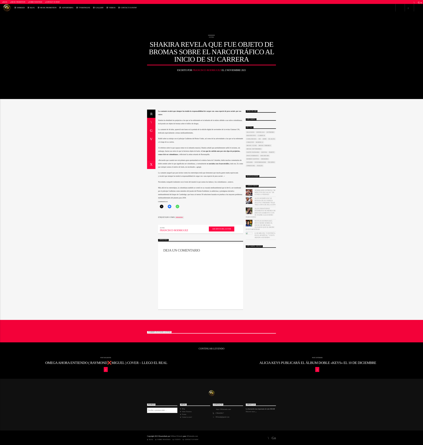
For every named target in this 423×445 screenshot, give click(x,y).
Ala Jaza (250, 132)
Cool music (252, 139)
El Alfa (272, 139)
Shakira (179, 217)
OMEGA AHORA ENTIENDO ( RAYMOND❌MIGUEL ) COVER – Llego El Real (106, 363)
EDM (264, 139)
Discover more (250, 411)
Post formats (252, 155)
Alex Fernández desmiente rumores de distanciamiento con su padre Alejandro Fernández (261, 213)
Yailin (260, 165)
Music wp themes (254, 149)
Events (184, 414)
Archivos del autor (221, 229)
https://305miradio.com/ (223, 409)
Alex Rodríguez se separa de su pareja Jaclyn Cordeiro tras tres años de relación (265, 201)
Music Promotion (18, 2)
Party (271, 152)
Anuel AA (260, 132)
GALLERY (100, 8)
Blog (5, 2)
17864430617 (219, 413)
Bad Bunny (251, 135)
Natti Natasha (253, 152)
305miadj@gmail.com (222, 417)
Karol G (259, 142)
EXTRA (211, 37)
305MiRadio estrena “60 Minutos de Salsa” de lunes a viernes (265, 192)
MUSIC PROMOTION (48, 8)
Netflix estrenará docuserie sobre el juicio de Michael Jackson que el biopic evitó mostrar (260, 225)
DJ (260, 139)
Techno (271, 162)
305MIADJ (21, 8)
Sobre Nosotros (35, 2)
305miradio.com (192, 436)
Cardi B (261, 135)
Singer (250, 162)
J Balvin (250, 142)
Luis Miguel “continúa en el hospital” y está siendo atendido (265, 235)
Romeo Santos (253, 159)
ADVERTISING (67, 8)
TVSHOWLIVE (84, 8)
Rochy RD (265, 155)
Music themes (265, 145)
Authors (270, 132)
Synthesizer (260, 162)
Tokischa (251, 165)
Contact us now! (53, 2)
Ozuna (264, 152)
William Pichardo (177, 436)
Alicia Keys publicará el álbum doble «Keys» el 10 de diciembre (317, 363)
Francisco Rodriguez (207, 70)
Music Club (252, 145)
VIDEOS (112, 8)
